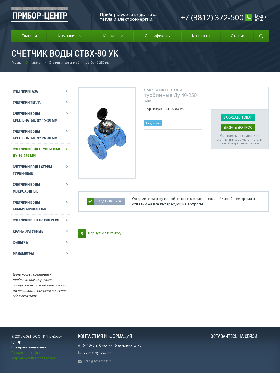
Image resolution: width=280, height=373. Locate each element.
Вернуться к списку (104, 232)
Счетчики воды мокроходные (26, 188)
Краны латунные (28, 231)
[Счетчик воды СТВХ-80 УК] (106, 132)
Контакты (201, 35)
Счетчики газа (25, 91)
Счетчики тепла (27, 102)
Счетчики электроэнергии (36, 220)
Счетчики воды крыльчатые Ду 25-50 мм (35, 134)
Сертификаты (157, 35)
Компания (68, 35)
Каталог (112, 35)
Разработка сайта (25, 352)
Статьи (237, 35)
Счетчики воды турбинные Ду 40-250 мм (37, 152)
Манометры (23, 253)
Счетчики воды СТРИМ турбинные (32, 170)
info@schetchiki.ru (98, 361)
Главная (29, 35)
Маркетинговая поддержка (33, 358)
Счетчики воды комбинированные (30, 205)
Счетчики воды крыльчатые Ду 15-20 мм (35, 117)
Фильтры (21, 242)
